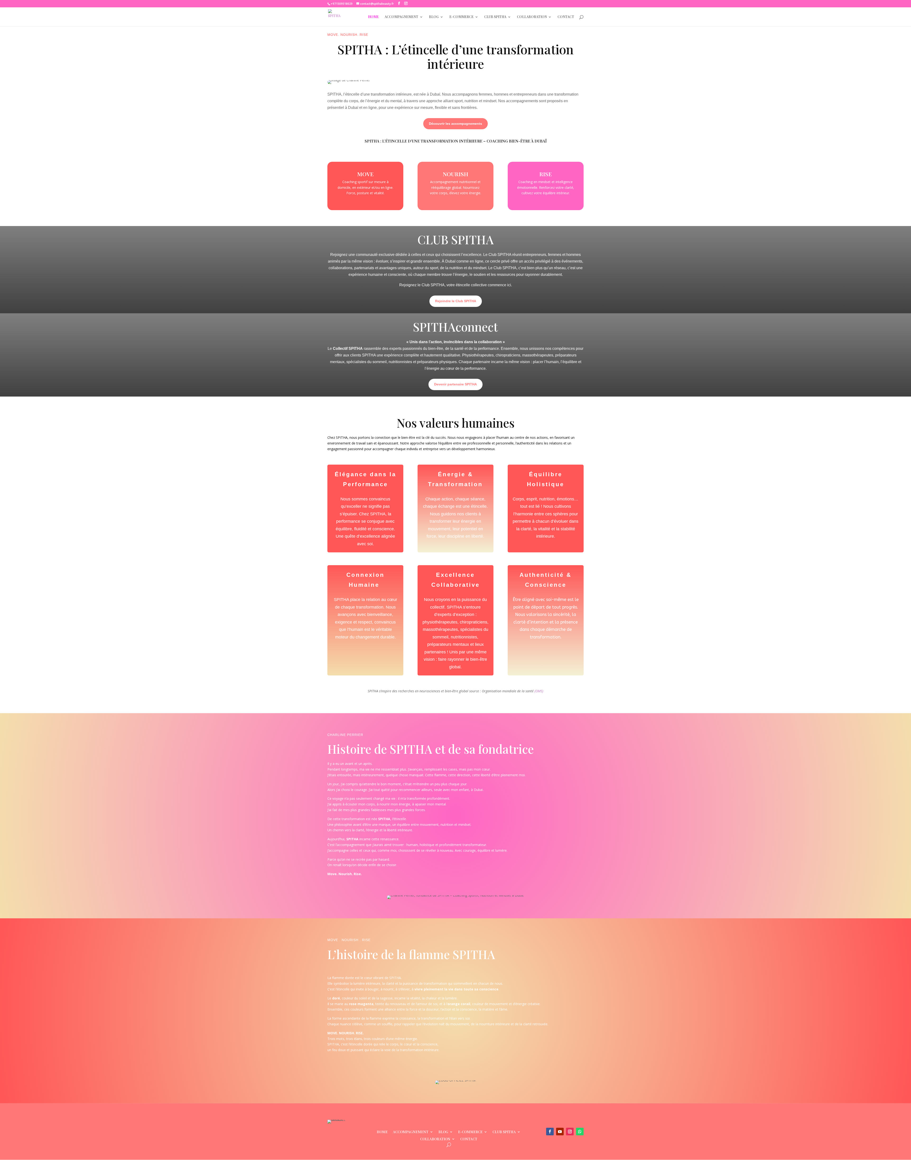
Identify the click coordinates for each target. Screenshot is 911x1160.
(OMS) (538, 691)
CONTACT (566, 17)
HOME (373, 17)
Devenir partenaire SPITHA (455, 384)
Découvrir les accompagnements (455, 123)
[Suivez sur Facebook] (550, 1131)
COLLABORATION (532, 17)
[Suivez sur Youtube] (560, 1131)
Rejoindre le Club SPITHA (455, 301)
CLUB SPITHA (495, 17)
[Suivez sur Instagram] (570, 1131)
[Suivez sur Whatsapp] (580, 1131)
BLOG (434, 17)
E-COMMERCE (461, 17)
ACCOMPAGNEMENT (401, 17)
